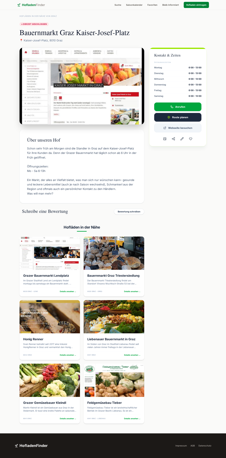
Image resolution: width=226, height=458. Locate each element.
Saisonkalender (134, 5)
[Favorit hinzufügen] (190, 139)
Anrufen (180, 106)
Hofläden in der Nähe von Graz (38, 16)
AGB (192, 445)
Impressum (181, 445)
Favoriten (152, 5)
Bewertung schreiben (129, 211)
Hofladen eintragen (196, 5)
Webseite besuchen (180, 127)
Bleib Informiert (170, 5)
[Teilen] (173, 139)
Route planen (180, 117)
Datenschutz (204, 445)
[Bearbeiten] (182, 139)
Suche (118, 5)
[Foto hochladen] (165, 139)
